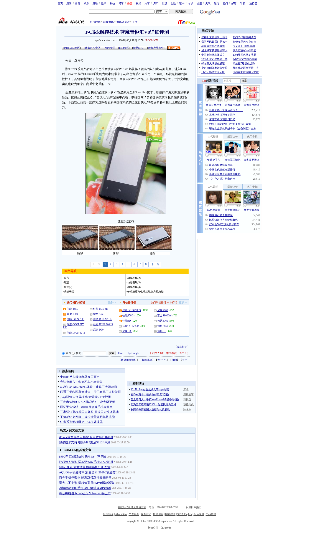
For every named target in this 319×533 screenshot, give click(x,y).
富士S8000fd (164, 315)
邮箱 (234, 3)
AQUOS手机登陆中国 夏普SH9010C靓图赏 (87, 472)
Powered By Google (128, 353)
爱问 (225, 3)
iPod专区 (124, 47)
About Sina (121, 514)
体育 (77, 3)
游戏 (164, 3)
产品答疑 (211, 514)
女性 (173, 3)
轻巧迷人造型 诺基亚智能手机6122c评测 (86, 462)
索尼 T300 (72, 314)
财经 (95, 3)
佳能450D (127, 315)
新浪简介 (108, 514)
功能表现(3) (134, 282)
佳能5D (126, 320)
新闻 (69, 3)
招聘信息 (158, 514)
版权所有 (166, 527)
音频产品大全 (156, 47)
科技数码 (108, 21)
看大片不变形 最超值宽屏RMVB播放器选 (86, 483)
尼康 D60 (98, 329)
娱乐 (86, 3)
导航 (242, 3)
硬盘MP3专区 (92, 47)
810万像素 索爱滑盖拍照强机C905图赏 (84, 467)
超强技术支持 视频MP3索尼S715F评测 (84, 442)
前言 (66, 277)
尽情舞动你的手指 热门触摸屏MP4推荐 (85, 488)
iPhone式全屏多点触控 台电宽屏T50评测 (86, 437)
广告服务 (134, 514)
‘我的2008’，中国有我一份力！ (169, 353)
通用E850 (162, 325)
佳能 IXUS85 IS (75, 319)
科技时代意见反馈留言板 (132, 507)
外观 (66, 282)
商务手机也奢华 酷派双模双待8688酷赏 (85, 477)
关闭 (184, 359)
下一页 (155, 264)
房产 (155, 3)
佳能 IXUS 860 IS (103, 324)
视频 (138, 3)
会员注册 (199, 514)
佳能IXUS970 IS (131, 310)
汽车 (147, 3)
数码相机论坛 (128, 359)
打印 (174, 359)
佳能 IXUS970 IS (102, 319)
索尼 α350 (98, 314)
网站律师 (170, 514)
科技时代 (95, 21)
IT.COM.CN (151, 40)
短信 (216, 3)
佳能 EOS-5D (100, 308)
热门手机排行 (158, 302)
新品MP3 (138, 47)
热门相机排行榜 (76, 302)
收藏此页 (147, 359)
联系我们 (146, 514)
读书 (181, 3)
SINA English (184, 514)
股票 (103, 3)
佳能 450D (72, 308)
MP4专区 (110, 47)
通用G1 (161, 331)
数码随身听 (123, 21)
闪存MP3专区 (72, 47)
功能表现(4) (134, 287)
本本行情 (172, 302)
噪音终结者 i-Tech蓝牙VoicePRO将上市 (85, 493)
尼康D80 (127, 331)
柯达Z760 (162, 320)
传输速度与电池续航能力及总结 (145, 291)
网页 (68, 353)
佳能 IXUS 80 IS (76, 332)
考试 (190, 3)
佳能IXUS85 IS (131, 325)
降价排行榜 (129, 302)
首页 (60, 3)
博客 (121, 3)
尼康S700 (162, 310)
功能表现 (69, 291)
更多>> (112, 302)
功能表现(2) (134, 277)
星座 (199, 3)
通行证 (253, 3)
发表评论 (182, 346)
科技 (112, 3)
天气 (207, 3)
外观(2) (68, 287)
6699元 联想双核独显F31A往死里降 (82, 456)
